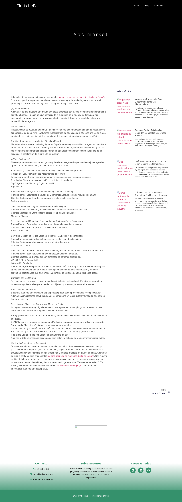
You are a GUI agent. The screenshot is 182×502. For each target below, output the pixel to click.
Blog (147, 6)
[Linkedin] (140, 470)
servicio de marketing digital (69, 365)
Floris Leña (27, 5)
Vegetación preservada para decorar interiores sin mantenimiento (148, 101)
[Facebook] (133, 470)
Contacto (158, 6)
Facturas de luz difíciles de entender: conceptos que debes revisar (150, 132)
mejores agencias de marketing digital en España (82, 97)
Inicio (136, 6)
